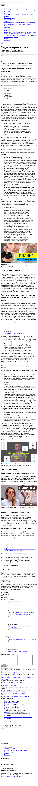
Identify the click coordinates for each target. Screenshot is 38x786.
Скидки (6, 29)
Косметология (25, 14)
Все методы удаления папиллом (17, 651)
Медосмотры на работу (28, 22)
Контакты (7, 40)
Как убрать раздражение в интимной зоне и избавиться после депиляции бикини (21, 613)
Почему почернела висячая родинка (11, 682)
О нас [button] (6, 8)
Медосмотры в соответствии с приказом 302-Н (18, 24)
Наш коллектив (21, 10)
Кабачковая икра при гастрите (13, 706)
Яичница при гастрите (11, 702)
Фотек (31, 14)
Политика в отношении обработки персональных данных (16, 775)
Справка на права (9, 752)
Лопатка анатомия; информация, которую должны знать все (19, 673)
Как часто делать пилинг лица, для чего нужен (22, 639)
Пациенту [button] (7, 30)
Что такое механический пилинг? (14, 333)
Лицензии (13, 10)
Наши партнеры (31, 10)
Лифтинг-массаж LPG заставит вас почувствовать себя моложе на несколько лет (19, 549)
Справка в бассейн (10, 748)
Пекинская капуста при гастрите (14, 712)
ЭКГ (8, 14)
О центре (7, 10)
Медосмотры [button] (8, 19)
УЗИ (5, 14)
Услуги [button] (6, 13)
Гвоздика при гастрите (11, 709)
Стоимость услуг (9, 18)
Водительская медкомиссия (12, 22)
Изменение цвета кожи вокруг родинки (13, 693)
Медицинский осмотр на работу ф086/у (16, 750)
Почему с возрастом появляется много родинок (15, 696)
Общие (6, 21)
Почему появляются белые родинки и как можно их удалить (19, 690)
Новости (6, 38)
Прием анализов (15, 14)
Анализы (7, 27)
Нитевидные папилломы (8, 685)
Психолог (7, 16)
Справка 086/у (8, 26)
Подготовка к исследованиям (13, 32)
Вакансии (7, 11)
